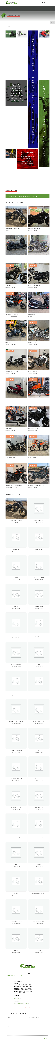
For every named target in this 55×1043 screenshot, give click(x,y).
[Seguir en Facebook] (26, 973)
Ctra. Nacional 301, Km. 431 (21, 1004)
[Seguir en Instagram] (29, 973)
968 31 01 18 (17, 998)
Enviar (45, 1038)
